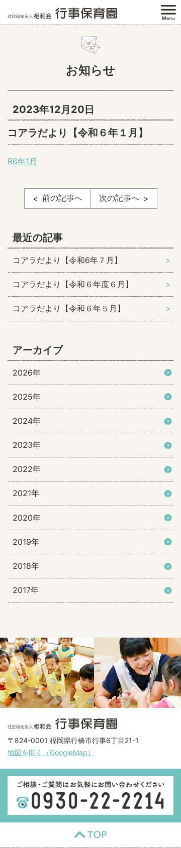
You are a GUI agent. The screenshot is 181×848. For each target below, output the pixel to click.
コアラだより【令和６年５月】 (69, 308)
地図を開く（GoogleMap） (51, 752)
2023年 (27, 445)
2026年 (27, 373)
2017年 (26, 590)
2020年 (27, 518)
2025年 (27, 397)
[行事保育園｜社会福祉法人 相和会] (62, 12)
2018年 (26, 566)
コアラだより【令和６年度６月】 (73, 284)
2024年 (27, 421)
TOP (90, 834)
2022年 (27, 469)
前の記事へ (62, 198)
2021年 (26, 493)
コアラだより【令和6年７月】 (67, 260)
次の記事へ (119, 198)
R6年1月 (22, 161)
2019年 (26, 542)
